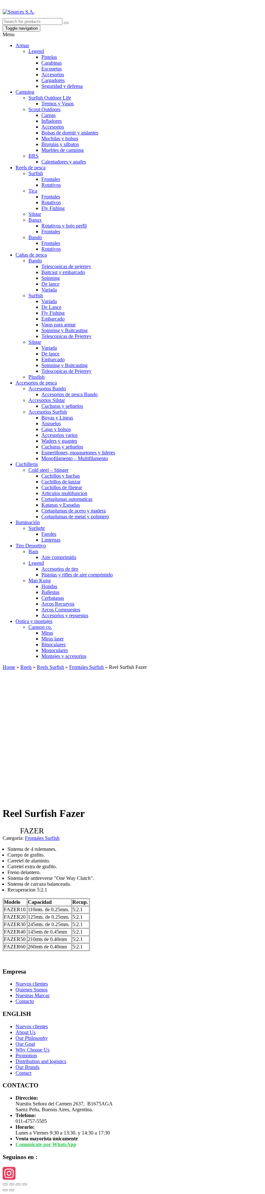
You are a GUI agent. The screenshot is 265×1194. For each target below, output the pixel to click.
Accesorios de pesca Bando (69, 394)
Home (9, 667)
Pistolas (49, 57)
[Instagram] (132, 1173)
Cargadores (53, 80)
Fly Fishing (53, 208)
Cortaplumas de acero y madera (73, 510)
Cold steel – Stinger (48, 470)
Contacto (25, 1001)
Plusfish (36, 377)
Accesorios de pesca (36, 383)
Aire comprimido (58, 557)
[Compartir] (11, 1184)
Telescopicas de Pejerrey (66, 336)
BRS (33, 156)
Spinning (50, 278)
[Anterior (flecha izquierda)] (5, 1190)
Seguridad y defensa (62, 86)
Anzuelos (51, 423)
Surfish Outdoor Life (49, 97)
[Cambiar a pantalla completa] (18, 1184)
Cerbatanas (52, 598)
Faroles (48, 534)
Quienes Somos (32, 989)
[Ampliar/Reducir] (24, 1184)
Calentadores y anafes (63, 161)
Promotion (26, 1055)
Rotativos (51, 185)
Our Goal (25, 1044)
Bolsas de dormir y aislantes (69, 132)
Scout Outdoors (44, 109)
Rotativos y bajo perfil (64, 225)
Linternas (50, 540)
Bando (35, 237)
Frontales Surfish (86, 667)
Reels (26, 667)
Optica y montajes (34, 621)
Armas (22, 45)
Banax (35, 220)
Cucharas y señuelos (62, 406)
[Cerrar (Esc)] (5, 1184)
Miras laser (52, 638)
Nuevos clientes (32, 984)
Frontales (50, 179)
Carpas (48, 115)
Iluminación (28, 522)
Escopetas (51, 68)
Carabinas (51, 63)
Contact (23, 1073)
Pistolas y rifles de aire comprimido (77, 574)
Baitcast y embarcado (63, 272)
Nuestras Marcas (32, 995)
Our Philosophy (32, 1038)
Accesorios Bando (47, 388)
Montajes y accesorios (63, 656)
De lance (50, 284)
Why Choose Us (32, 1049)
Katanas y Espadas (60, 505)
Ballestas (50, 592)
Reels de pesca (31, 167)
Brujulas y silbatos (60, 144)
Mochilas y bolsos (59, 138)
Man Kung (39, 580)
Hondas (49, 586)
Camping (25, 92)
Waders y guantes (59, 441)
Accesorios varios (59, 435)
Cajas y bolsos (56, 429)
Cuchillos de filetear (61, 487)
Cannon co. (40, 627)
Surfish (35, 173)
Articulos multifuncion (64, 493)
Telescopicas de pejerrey (66, 266)
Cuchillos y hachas (60, 476)
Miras (47, 633)
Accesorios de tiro (59, 569)
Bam (33, 551)
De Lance (51, 307)
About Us (26, 1032)
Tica (32, 191)
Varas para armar (58, 324)
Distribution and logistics (41, 1061)
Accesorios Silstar (46, 400)
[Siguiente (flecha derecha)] (11, 1190)
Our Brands (27, 1067)
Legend (36, 51)
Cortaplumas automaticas (66, 499)
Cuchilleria (27, 464)
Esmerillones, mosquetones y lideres (78, 452)
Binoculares (53, 644)
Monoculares (54, 650)
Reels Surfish (50, 667)
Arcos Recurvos (57, 604)
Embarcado (53, 319)
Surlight (36, 528)
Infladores (51, 121)
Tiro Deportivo (31, 545)
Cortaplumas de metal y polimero (75, 516)
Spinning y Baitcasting (64, 330)
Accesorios (52, 74)
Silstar (34, 214)
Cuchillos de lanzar (60, 481)
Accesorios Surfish (47, 412)
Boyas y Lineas (57, 417)
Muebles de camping (62, 150)
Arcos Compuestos (60, 609)
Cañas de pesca (31, 255)
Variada (49, 289)
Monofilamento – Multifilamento (74, 458)
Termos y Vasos (57, 103)
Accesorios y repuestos (64, 615)
